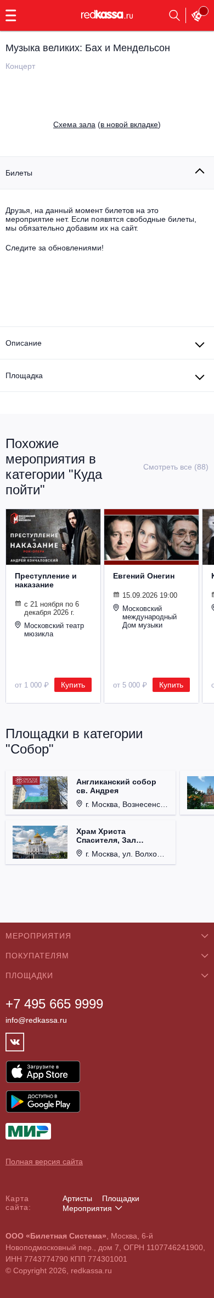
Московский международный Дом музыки (149, 616)
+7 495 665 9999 (54, 1003)
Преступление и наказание (46, 580)
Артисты (77, 1198)
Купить (73, 684)
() (107, 124)
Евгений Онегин (143, 575)
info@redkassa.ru (36, 1020)
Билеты (18, 172)
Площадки (120, 1198)
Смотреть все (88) (176, 466)
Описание (23, 343)
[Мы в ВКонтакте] (14, 1042)
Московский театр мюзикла (54, 629)
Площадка (24, 375)
